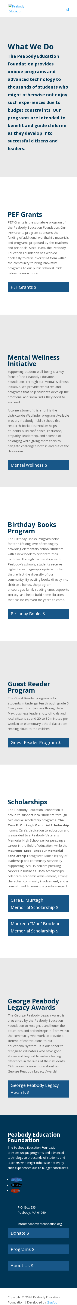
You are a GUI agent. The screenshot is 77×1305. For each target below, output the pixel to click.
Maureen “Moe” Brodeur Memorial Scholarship (35, 927)
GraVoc (52, 1302)
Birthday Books (26, 614)
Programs (21, 1249)
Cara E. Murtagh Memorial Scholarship (33, 903)
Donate (18, 1233)
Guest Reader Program (34, 742)
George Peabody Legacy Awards (35, 1088)
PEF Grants (22, 287)
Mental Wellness (27, 465)
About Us (20, 1265)
